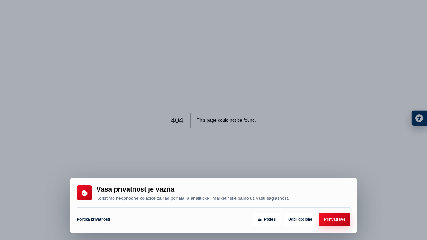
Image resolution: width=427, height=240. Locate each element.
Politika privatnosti (93, 219)
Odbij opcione (300, 219)
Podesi (270, 219)
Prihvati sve (334, 219)
